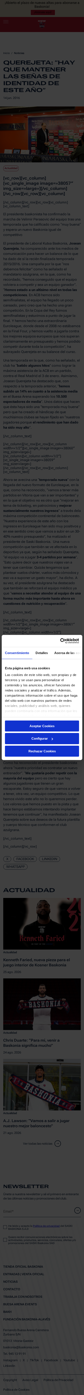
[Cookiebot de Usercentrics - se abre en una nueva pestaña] (60, 641)
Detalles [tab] (42, 652)
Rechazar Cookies (42, 751)
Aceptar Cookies (42, 726)
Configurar (39, 738)
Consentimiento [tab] (17, 652)
